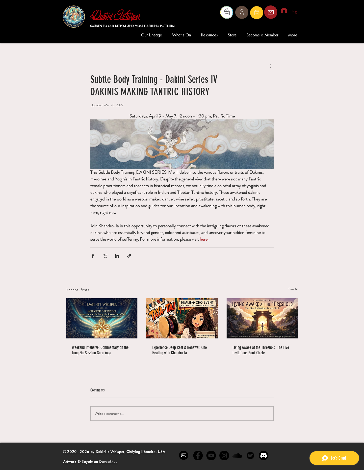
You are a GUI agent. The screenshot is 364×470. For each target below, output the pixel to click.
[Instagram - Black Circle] (224, 455)
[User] (241, 12)
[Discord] (263, 455)
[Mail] (256, 12)
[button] (152, 35)
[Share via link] (129, 255)
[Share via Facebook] (92, 255)
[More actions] (271, 66)
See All (293, 288)
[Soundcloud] (237, 455)
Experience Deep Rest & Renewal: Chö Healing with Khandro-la (179, 350)
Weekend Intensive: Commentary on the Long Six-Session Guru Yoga (100, 350)
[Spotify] (250, 455)
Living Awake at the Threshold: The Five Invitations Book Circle (261, 350)
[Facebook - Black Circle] (198, 455)
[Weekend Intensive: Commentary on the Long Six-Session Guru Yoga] (101, 318)
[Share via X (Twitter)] (105, 255)
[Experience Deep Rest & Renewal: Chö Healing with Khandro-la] (182, 318)
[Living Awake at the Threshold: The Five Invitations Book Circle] (262, 318)
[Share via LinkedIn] (117, 255)
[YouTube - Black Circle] (211, 455)
